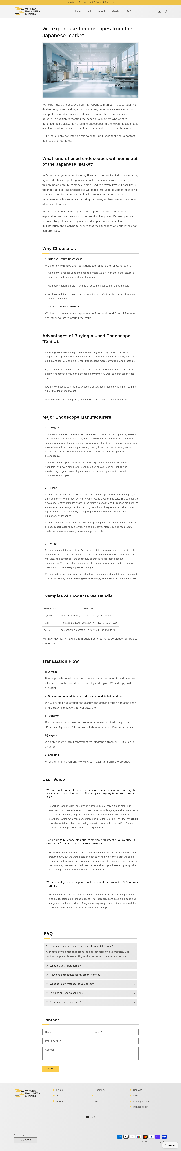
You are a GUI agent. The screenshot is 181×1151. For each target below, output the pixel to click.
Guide (98, 1095)
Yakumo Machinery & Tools (157, 1142)
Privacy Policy (141, 1101)
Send (50, 1069)
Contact (137, 1090)
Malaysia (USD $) (24, 1140)
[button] (154, 11)
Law (135, 1095)
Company (100, 1090)
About (59, 1101)
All (57, 1095)
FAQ (97, 1101)
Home (59, 1090)
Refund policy (141, 1107)
